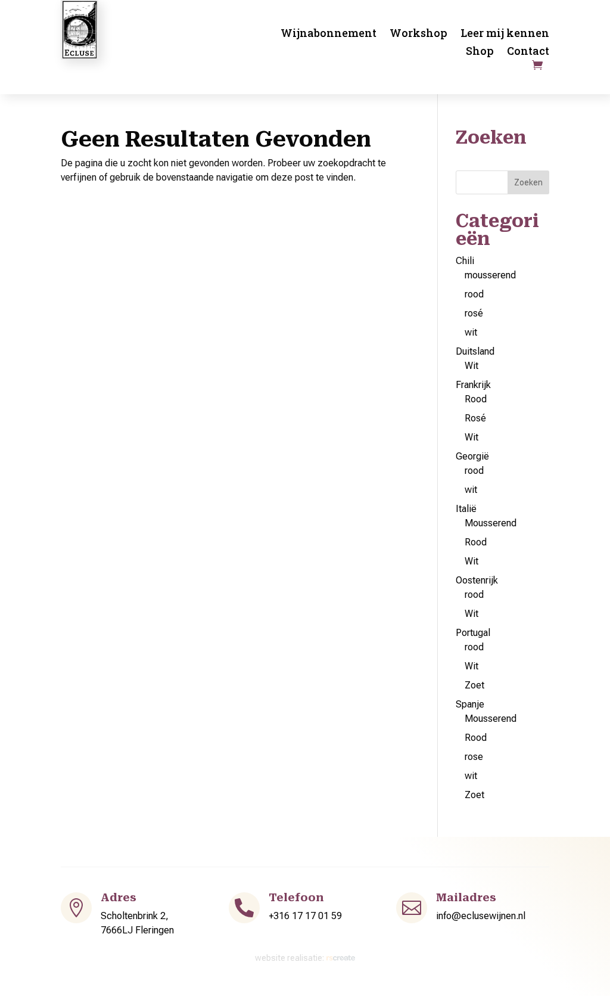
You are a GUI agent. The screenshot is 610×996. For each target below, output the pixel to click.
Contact (528, 52)
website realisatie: (290, 958)
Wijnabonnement (328, 34)
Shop (480, 52)
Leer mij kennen (504, 34)
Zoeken (528, 182)
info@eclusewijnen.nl (480, 915)
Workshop (418, 34)
